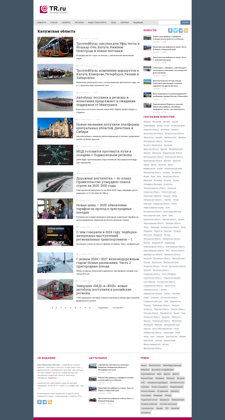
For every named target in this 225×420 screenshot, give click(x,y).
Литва (146, 227)
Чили (152, 336)
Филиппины (177, 320)
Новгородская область (175, 246)
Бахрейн (158, 137)
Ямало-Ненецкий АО (152, 344)
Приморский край (170, 262)
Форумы (125, 22)
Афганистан (149, 137)
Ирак (153, 176)
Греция (146, 164)
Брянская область (151, 149)
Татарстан (148, 309)
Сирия (146, 297)
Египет (160, 168)
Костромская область (153, 211)
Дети (159, 374)
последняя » (118, 307)
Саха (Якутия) (149, 281)
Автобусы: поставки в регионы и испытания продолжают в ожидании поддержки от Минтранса (105, 101)
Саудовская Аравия (172, 278)
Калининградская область (155, 188)
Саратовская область (153, 278)
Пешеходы (158, 395)
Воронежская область (153, 160)
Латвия (181, 219)
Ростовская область (177, 266)
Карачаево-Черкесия (152, 196)
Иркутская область (171, 176)
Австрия (166, 121)
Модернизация (176, 386)
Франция (158, 324)
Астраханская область (174, 133)
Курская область (169, 219)
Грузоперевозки (148, 374)
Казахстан (168, 184)
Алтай (166, 125)
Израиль (166, 172)
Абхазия (147, 121)
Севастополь (170, 285)
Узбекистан (176, 317)
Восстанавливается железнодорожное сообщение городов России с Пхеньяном (170, 95)
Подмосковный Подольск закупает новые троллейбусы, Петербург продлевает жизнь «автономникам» (169, 106)
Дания (170, 164)
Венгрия (147, 153)
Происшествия (178, 399)
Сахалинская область (166, 281)
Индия (146, 176)
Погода (168, 395)
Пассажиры (146, 395)
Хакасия (147, 328)
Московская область (152, 238)
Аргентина (165, 129)
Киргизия (148, 203)
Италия (176, 180)
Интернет (170, 378)
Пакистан (148, 258)
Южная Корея (170, 340)
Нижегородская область (154, 246)
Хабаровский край (172, 324)
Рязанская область (161, 270)
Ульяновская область (161, 320)
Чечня (146, 336)
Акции (143, 365)
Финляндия (148, 324)
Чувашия (160, 336)
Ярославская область (153, 348)
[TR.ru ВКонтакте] (170, 30)
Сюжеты (66, 22)
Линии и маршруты (160, 386)
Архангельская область (153, 133)
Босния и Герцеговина (153, 145)
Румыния (147, 270)
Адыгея (175, 121)
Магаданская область (170, 227)
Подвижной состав (149, 399)
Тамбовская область (161, 305)
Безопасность (155, 365)
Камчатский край (169, 192)
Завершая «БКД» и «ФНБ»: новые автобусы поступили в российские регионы (103, 289)
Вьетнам (167, 160)
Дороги (176, 374)
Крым (164, 215)
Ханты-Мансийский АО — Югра (165, 328)
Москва (167, 235)
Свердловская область (153, 285)
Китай (174, 203)
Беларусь (182, 137)
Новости (41, 22)
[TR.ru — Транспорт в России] (54, 13)
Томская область (178, 309)
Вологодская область (174, 156)
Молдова (177, 231)
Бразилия (168, 145)
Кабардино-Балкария (153, 184)
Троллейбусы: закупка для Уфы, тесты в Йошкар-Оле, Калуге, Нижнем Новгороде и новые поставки (108, 47)
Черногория (168, 332)
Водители (145, 369)
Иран (159, 176)
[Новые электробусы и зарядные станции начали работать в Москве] (93, 380)
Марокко (168, 231)
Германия (177, 160)
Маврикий (155, 227)
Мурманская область (171, 238)
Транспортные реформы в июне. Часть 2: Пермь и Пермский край (169, 48)
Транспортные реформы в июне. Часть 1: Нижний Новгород (169, 58)
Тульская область (151, 313)
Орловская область (172, 254)
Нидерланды (170, 242)
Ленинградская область (154, 223)
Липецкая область (173, 223)
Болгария (168, 141)
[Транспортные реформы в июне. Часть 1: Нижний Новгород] (93, 401)
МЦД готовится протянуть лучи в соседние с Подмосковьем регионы (104, 153)
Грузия (154, 164)
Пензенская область (161, 258)
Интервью (160, 378)
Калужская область (152, 192)
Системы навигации (168, 404)
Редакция (138, 22)
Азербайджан (149, 125)
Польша (147, 262)
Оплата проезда (148, 391)
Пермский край (178, 258)
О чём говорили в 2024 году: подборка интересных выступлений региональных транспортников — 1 (106, 235)
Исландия (158, 180)
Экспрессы (145, 412)
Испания (167, 180)
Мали (183, 227)
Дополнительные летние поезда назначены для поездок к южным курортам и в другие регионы (167, 83)
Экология (175, 408)
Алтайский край (178, 125)
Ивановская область (152, 172)
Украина (147, 320)
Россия (164, 266)
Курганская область (152, 219)
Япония (165, 344)
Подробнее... (53, 378)
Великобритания (176, 149)
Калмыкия (172, 188)
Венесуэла (156, 153)
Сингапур (176, 293)
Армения (175, 129)
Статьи (53, 22)
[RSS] (186, 30)
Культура (145, 386)
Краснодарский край (172, 211)
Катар (174, 196)
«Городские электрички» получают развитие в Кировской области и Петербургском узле (113, 367)
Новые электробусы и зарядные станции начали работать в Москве (168, 37)
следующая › (103, 307)
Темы (113, 22)
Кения (176, 199)
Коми (167, 207)
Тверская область (161, 309)
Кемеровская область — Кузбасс (158, 199)
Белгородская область (153, 141)
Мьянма (147, 242)
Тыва (183, 313)
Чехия (177, 332)
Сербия (167, 293)
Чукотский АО (171, 336)
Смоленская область (169, 297)
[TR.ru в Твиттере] (175, 30)
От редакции (162, 391)
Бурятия (163, 149)
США (166, 301)
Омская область (177, 250)
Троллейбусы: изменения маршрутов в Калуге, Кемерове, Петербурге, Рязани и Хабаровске (107, 74)
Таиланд (147, 305)
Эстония (158, 340)
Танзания (175, 305)
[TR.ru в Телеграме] (181, 30)
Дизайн (167, 374)
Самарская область (152, 274)
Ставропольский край (153, 301)
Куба (171, 215)
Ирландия (148, 180)
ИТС (143, 382)
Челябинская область (153, 332)
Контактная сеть (177, 382)
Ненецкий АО (157, 242)
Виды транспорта (97, 22)
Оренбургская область (153, 254)
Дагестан (162, 164)
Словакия (155, 297)
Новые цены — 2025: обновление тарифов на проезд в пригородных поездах (104, 208)
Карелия (166, 196)
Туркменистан (166, 313)
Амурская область (151, 129)
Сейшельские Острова (153, 293)
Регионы (79, 22)
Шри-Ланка (148, 340)
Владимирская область (172, 153)
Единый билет (147, 378)
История (180, 378)
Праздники (164, 399)
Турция (176, 313)
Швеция (182, 336)
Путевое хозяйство (149, 404)
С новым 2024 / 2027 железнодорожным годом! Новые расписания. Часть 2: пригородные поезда (107, 262)
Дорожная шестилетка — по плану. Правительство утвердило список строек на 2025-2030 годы (104, 182)
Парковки (175, 391)
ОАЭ (167, 250)
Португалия (157, 262)
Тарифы (159, 408)
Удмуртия (166, 317)
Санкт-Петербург (169, 274)
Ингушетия (176, 172)
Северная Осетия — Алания (155, 289)
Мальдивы (148, 231)
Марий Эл (158, 231)
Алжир (159, 125)
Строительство (147, 408)
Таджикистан (175, 301)
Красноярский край (152, 215)
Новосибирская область (154, 250)
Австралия (156, 121)
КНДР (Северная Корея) (154, 207)
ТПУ (167, 408)
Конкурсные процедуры (157, 382)
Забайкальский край (173, 168)
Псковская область (152, 266)
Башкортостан (170, 137)
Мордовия (158, 235)
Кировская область (161, 203)
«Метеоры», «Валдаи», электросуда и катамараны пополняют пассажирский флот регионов (170, 70)
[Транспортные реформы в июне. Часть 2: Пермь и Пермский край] (93, 390)
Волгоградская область (153, 156)
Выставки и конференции (162, 369)
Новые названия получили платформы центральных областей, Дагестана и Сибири (107, 128)
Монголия (148, 235)
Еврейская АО (149, 168)
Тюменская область (152, 317)
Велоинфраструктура (172, 365)
